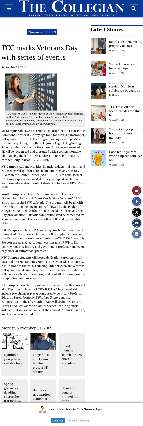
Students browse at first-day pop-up (122, 66)
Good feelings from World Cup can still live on (125, 156)
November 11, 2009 (42, 32)
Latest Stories (107, 29)
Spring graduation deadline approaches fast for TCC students (12, 394)
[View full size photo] (31, 91)
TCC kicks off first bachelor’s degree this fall (124, 111)
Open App (57, 420)
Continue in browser (79, 420)
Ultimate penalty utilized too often (70, 394)
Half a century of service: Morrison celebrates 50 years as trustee (124, 88)
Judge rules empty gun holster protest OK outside (41, 363)
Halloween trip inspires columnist (41, 394)
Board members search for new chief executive (72, 354)
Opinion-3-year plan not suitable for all (14, 358)
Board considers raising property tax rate (125, 43)
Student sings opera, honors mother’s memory (123, 133)
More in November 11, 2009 (26, 328)
